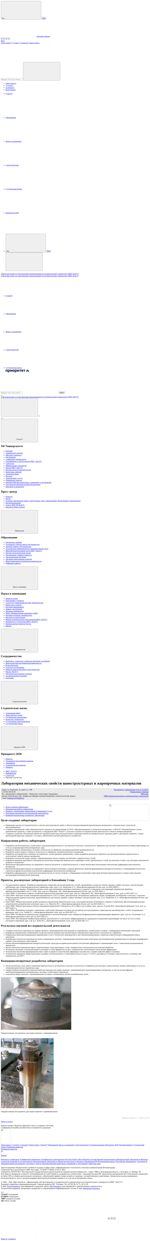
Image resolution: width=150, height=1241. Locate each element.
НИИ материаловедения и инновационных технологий (126, 796)
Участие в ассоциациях (15, 667)
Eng (44, 18)
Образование (11, 118)
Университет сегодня (14, 453)
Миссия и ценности (13, 455)
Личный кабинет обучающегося (18, 547)
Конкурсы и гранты (13, 605)
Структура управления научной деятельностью (24, 603)
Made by (8, 1239)
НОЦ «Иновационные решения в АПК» (22, 613)
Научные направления (15, 611)
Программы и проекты (15, 601)
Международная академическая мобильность (24, 561)
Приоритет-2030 (12, 213)
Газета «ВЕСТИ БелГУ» (15, 505)
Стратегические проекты (16, 765)
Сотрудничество (12, 165)
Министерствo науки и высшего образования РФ (77, 1162)
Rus (3, 18)
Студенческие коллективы (16, 717)
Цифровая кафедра (13, 563)
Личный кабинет (43, 36)
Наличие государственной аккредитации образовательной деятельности (111, 1159)
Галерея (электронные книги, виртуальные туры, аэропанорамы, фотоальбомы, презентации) (43, 501)
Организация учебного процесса (19, 555)
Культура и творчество (15, 719)
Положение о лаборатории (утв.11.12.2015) (131, 790)
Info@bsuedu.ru (56, 1186)
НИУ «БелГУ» (11, 771)
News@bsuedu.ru (13, 1186)
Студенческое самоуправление (18, 722)
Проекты (9, 767)
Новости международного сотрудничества (23, 670)
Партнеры (10, 678)
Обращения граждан (14, 480)
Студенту (16, 43)
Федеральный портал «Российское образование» (117, 1162)
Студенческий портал (14, 724)
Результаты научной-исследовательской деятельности (27, 813)
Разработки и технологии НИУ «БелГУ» (22, 622)
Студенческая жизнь (14, 189)
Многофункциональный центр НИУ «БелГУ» (24, 551)
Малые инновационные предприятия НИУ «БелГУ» (26, 620)
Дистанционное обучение (16, 557)
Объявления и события (139, 792)
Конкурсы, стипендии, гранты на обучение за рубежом (28, 661)
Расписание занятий (14, 542)
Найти (62, 393)
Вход (3, 41)
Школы (8, 626)
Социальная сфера (13, 713)
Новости (9, 497)
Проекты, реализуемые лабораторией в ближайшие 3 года (29, 811)
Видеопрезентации (13, 503)
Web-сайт (144, 794)
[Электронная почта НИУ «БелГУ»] (9, 39)
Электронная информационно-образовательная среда (27, 549)
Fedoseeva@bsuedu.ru (15, 798)
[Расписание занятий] (4, 39)
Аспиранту (24, 43)
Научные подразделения (15, 617)
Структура (10, 464)
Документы (10, 763)
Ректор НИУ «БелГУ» (14, 468)
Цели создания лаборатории (17, 807)
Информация (11, 773)
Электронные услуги (14, 478)
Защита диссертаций (14, 609)
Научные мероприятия (15, 607)
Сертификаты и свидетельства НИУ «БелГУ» (24, 461)
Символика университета (16, 459)
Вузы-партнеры (12, 665)
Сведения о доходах (34, 1164)
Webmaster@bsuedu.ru (91, 1188)
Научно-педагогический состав (18, 470)
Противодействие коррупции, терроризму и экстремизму (29, 482)
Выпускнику (34, 43)
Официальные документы (16, 466)
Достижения (11, 457)
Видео (8, 499)
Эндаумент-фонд (12, 474)
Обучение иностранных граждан (19, 559)
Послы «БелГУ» (12, 672)
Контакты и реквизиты (15, 487)
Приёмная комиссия (15, 1147)
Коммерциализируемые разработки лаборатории (25, 815)
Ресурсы (9, 476)
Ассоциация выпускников (16, 676)
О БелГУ (9, 94)
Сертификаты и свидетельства (52, 1159)
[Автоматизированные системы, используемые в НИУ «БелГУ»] (7, 39)
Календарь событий (13, 472)
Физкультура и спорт (14, 715)
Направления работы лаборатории (19, 809)
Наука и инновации (13, 141)
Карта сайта (77, 1159)
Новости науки (12, 599)
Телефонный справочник (30, 1159)
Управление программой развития (19, 761)
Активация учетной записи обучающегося (22, 544)
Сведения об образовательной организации (23, 485)
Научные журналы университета (19, 615)
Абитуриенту (6, 43)
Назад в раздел (7, 1122)
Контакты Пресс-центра (15, 507)
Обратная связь (94, 1164)
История (9, 451)
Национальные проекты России (18, 624)
